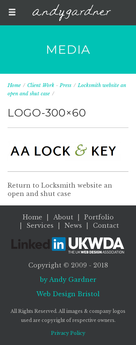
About (63, 217)
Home (14, 85)
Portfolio (99, 217)
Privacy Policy (68, 333)
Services (40, 225)
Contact (106, 225)
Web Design (68, 294)
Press (65, 85)
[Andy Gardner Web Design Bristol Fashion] (71, 13)
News (73, 225)
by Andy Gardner (68, 279)
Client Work (40, 85)
